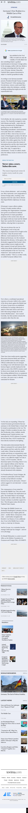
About (3, 787)
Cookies (24, 787)
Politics (4, 777)
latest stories (11, 578)
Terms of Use (12, 787)
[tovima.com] (14, 2)
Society (13, 777)
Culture (24, 777)
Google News (17, 576)
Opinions (14, 7)
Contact (7, 787)
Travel (5, 780)
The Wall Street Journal (14, 782)
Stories (22, 780)
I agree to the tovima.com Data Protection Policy (12, 185)
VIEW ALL (25, 673)
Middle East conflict (18, 568)
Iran (10, 568)
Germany (4, 568)
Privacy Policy (19, 787)
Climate (10, 780)
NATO (3, 570)
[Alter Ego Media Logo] (7, 795)
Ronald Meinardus (16, 17)
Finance (19, 777)
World (8, 777)
